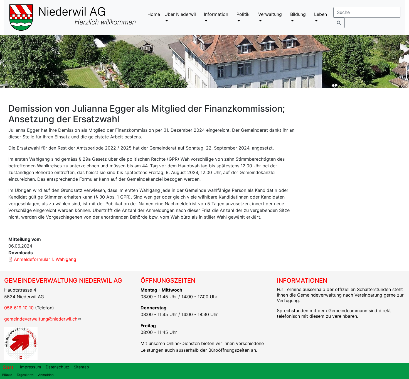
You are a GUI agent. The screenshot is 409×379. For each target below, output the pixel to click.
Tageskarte (25, 375)
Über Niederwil (180, 14)
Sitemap (81, 367)
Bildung (298, 14)
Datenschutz (57, 367)
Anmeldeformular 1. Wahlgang (45, 259)
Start (8, 367)
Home (153, 14)
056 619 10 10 (19, 307)
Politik (243, 14)
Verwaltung (270, 14)
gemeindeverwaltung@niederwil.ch (40, 319)
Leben (320, 14)
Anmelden (46, 375)
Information (216, 14)
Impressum (30, 367)
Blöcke (7, 375)
